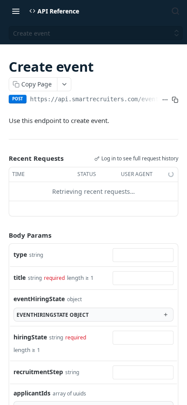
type (20, 254)
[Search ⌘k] (175, 11)
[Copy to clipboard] (175, 100)
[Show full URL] (165, 100)
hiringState (30, 337)
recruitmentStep (38, 372)
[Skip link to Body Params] (2, 235)
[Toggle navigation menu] (16, 11)
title (19, 277)
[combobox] (143, 255)
